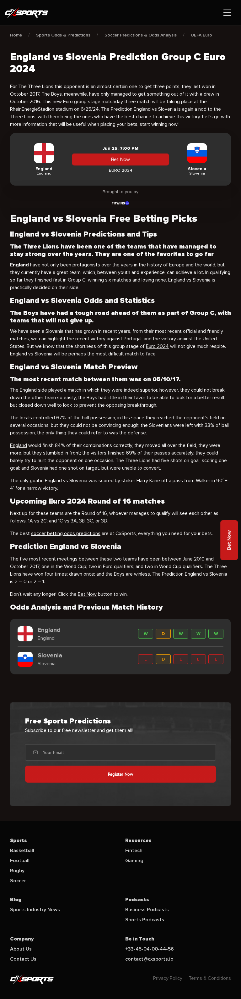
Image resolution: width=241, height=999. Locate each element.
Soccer (18, 881)
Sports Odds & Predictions (63, 35)
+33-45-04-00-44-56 (149, 949)
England (18, 445)
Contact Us (23, 959)
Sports (18, 840)
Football (19, 860)
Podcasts (137, 899)
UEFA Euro (201, 35)
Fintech (133, 850)
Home (16, 35)
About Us (21, 949)
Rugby (17, 871)
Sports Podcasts (144, 920)
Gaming (134, 860)
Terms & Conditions (210, 978)
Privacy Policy (167, 978)
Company (22, 939)
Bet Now (120, 159)
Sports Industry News (35, 910)
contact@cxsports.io (149, 959)
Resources (138, 840)
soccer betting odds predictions (65, 533)
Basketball (22, 850)
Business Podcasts (147, 910)
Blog (16, 899)
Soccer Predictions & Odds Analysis (140, 35)
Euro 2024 (157, 346)
